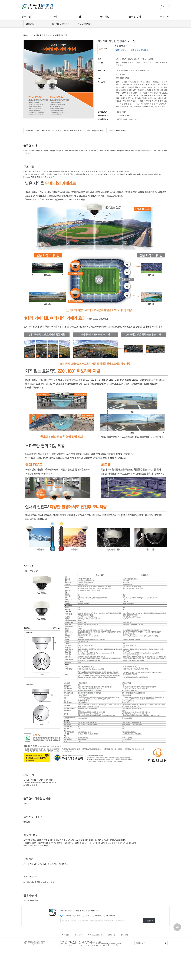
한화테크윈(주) (121, 46)
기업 (78, 16)
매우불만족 (111, 915)
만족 (78, 915)
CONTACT (125, 935)
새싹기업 (104, 16)
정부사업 (26, 16)
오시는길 (111, 935)
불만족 (98, 915)
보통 (88, 915)
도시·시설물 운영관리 (60, 24)
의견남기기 (148, 920)
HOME (31, 24)
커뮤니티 (165, 16)
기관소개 (65, 935)
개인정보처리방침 (95, 935)
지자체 (53, 16)
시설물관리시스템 (85, 24)
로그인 (165, 6)
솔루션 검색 (135, 16)
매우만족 (67, 915)
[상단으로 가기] (177, 927)
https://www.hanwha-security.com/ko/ (132, 70)
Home (25, 35)
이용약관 (78, 935)
